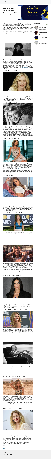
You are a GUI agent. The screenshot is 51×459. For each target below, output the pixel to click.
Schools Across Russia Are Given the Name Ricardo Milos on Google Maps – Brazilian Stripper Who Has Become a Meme (43, 33)
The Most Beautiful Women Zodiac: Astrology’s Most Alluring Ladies (43, 38)
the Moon (18, 168)
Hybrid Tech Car (6, 1)
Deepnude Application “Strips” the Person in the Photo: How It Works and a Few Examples (43, 43)
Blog (4, 445)
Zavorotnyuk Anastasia (24, 67)
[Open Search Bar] (47, 2)
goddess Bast (24, 203)
